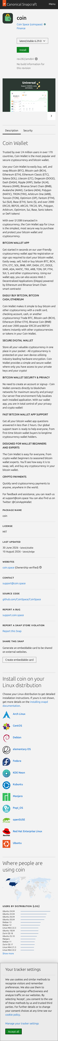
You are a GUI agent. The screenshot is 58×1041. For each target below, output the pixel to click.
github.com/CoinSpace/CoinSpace (22, 599)
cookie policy (12, 1014)
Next (51, 116)
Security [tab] (28, 130)
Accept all (13, 1031)
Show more (8, 953)
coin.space (8, 567)
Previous (43, 116)
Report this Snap (12, 631)
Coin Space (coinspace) (30, 24)
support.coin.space (13, 615)
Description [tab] (11, 130)
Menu (52, 3)
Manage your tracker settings (22, 1023)
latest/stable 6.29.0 (31, 40)
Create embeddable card (19, 659)
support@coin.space (14, 583)
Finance (21, 28)
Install (22, 49)
